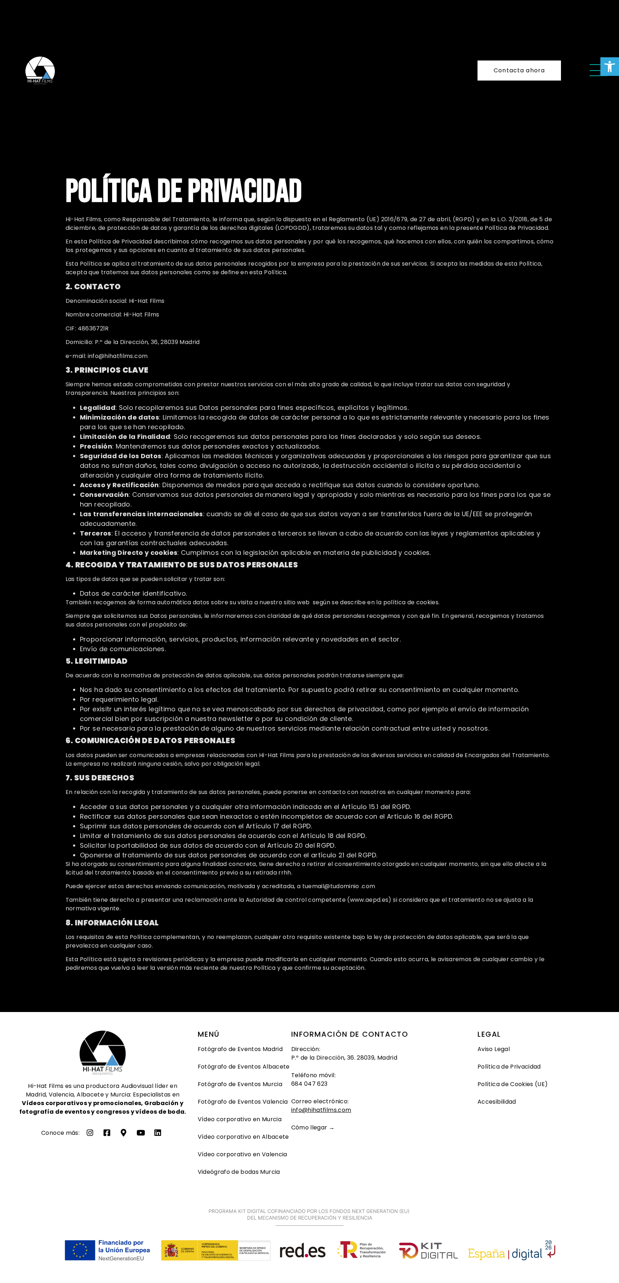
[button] (609, 66)
